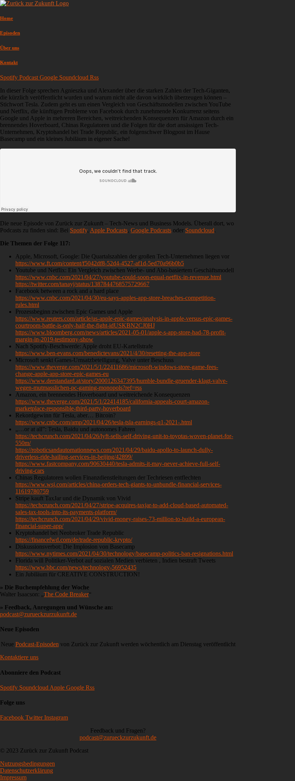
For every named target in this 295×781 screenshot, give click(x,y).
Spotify (78, 230)
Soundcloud (199, 230)
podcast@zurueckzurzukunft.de (38, 614)
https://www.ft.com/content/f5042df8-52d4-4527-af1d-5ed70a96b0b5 (99, 263)
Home (6, 18)
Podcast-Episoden (37, 644)
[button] (19, 657)
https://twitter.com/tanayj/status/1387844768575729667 (82, 284)
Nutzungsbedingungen (27, 763)
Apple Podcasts (109, 230)
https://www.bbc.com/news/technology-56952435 (75, 567)
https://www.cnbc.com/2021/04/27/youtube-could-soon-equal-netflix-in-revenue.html (118, 277)
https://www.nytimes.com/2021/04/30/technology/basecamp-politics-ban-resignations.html (124, 553)
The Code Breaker (66, 594)
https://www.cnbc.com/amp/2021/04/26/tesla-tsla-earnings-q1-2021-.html (103, 422)
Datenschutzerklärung (26, 770)
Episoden (10, 33)
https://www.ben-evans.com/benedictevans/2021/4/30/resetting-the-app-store (107, 353)
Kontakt (9, 62)
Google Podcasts (151, 230)
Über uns (9, 48)
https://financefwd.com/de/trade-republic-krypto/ (73, 539)
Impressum (13, 777)
